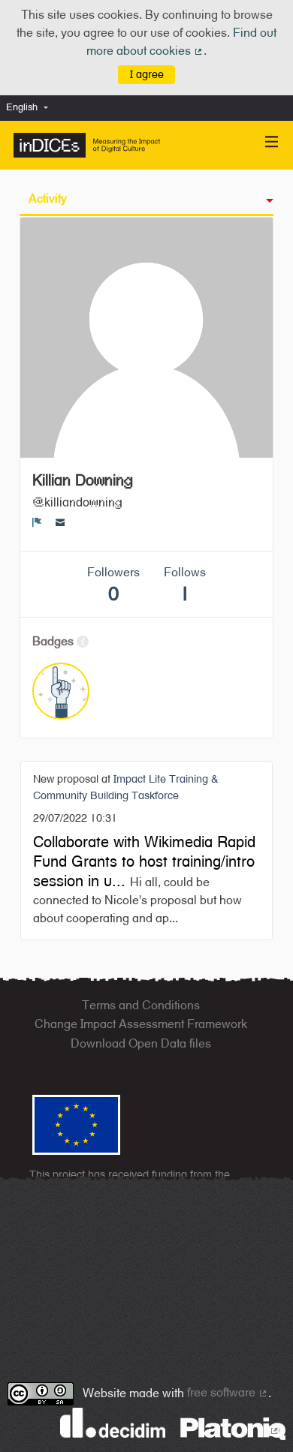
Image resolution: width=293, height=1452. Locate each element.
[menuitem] (31, 108)
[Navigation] (272, 142)
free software (227, 1392)
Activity (48, 198)
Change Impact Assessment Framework (141, 1024)
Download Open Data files (141, 1043)
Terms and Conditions (141, 1005)
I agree (147, 74)
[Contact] (60, 522)
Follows (185, 585)
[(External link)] (232, 1427)
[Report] (37, 522)
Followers (113, 585)
